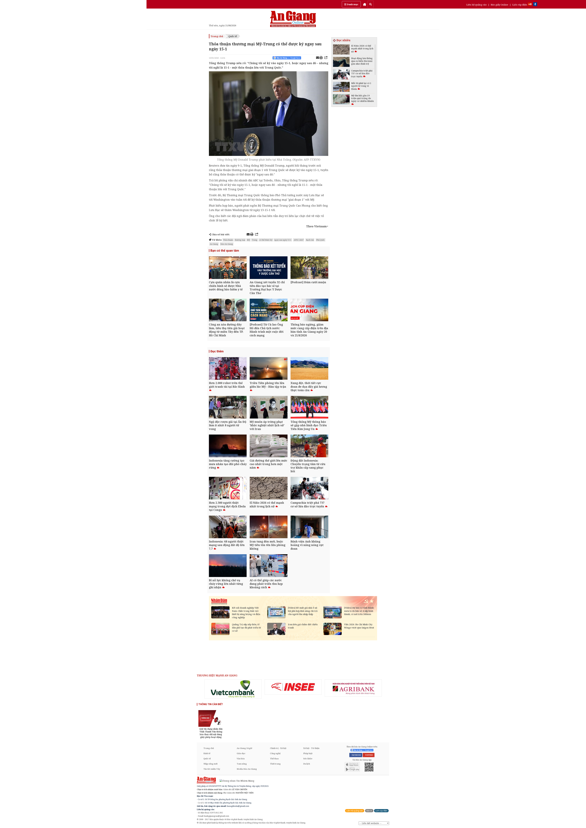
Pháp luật (308, 753)
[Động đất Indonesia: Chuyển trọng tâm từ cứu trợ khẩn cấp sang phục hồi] (309, 446)
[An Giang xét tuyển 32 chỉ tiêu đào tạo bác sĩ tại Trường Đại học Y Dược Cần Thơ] (268, 268)
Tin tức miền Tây (211, 769)
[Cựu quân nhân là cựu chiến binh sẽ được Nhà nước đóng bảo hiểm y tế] (228, 268)
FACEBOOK (356, 755)
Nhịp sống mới (210, 763)
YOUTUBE (368, 755)
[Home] (364, 4)
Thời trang (275, 763)
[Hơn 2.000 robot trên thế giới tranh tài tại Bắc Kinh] (228, 368)
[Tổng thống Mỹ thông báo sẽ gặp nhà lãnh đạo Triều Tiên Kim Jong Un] (309, 407)
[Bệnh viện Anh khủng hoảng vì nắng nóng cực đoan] (309, 527)
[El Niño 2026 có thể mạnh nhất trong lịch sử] (268, 488)
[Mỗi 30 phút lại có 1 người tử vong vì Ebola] (341, 87)
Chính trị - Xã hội (278, 748)
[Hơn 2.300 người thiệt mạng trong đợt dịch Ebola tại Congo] (228, 488)
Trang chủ (217, 36)
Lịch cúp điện (519, 4)
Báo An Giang (227, 244)
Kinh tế (206, 753)
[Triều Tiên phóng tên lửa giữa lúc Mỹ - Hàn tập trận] (268, 368)
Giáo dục (241, 753)
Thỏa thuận (228, 239)
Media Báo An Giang (247, 769)
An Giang (214, 244)
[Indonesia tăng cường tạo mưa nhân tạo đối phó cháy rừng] (228, 446)
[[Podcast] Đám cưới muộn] (309, 268)
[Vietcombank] (233, 689)
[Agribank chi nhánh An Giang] (353, 688)
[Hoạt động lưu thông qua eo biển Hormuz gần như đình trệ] (341, 62)
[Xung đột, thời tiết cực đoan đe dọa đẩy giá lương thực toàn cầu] (309, 368)
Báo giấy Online (499, 4)
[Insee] (293, 687)
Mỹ (248, 239)
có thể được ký (265, 239)
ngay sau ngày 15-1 (282, 239)
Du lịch (306, 763)
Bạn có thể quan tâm (224, 250)
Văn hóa (241, 758)
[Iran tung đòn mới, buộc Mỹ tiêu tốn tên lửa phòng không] (268, 527)
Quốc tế (232, 36)
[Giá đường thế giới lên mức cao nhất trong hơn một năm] (268, 446)
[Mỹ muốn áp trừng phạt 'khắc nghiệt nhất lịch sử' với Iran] (268, 407)
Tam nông (242, 763)
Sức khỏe (307, 758)
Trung (254, 239)
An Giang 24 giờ (244, 748)
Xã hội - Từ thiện (311, 748)
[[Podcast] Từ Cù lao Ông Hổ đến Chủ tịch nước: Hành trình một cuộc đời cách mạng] (268, 310)
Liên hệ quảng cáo (476, 4)
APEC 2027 (299, 239)
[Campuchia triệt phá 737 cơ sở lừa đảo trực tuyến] (309, 488)
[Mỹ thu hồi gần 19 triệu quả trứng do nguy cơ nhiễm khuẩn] (341, 99)
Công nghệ (275, 753)
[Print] (321, 58)
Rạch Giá (310, 239)
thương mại (240, 239)
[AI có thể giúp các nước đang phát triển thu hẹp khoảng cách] (268, 566)
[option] (233, 689)
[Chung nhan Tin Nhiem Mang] (235, 780)
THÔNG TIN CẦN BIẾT (210, 704)
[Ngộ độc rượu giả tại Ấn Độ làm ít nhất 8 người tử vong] (228, 407)
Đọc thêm (217, 351)
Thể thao (274, 758)
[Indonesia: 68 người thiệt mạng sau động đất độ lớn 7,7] (228, 527)
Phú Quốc (320, 239)
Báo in (369, 810)
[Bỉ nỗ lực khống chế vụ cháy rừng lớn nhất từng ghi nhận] (228, 566)
